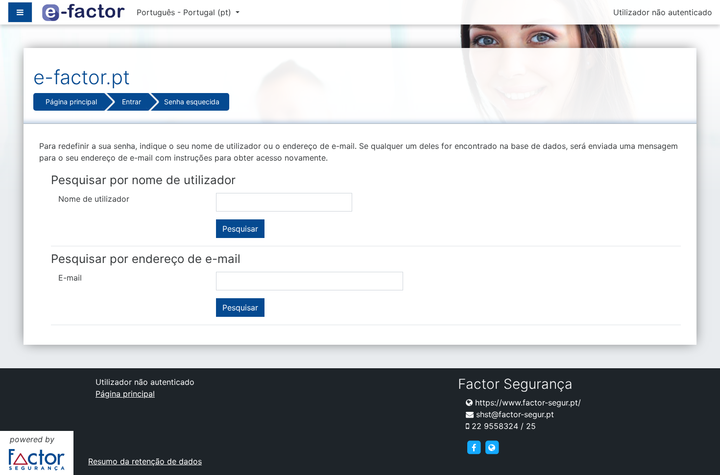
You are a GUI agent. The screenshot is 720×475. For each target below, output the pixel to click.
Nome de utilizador (93, 199)
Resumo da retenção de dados (145, 461)
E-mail (70, 278)
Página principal (71, 101)
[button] (697, 453)
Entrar (131, 101)
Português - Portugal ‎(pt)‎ (185, 12)
